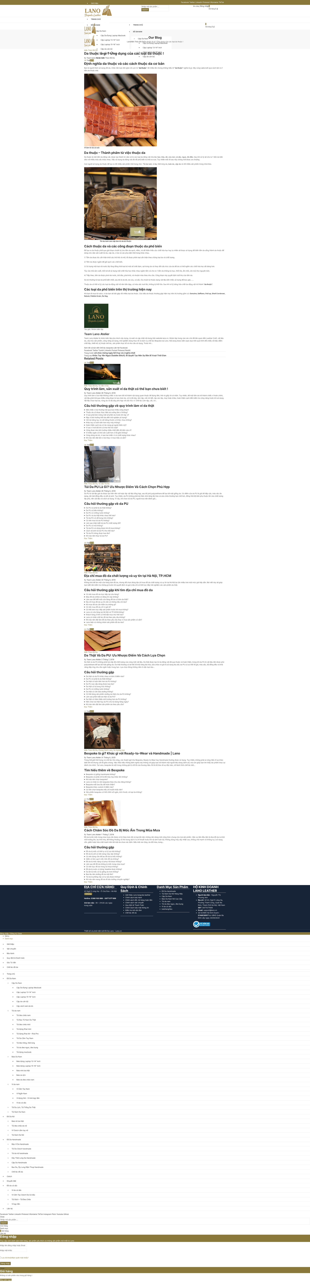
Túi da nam (147, 164)
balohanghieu (167, 909)
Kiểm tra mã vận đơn (133, 910)
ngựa (184, 157)
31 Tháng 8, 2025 (108, 757)
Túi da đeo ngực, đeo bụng (172, 904)
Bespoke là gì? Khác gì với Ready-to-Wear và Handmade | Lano (132, 753)
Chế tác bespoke (106, 348)
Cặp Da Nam (167, 896)
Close (19, 933)
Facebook (124, 348)
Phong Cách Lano (105, 750)
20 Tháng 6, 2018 (108, 580)
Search (145, 10)
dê (166, 157)
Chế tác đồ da (131, 913)
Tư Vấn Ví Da (103, 386)
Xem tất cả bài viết (91, 348)
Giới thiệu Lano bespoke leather (137, 895)
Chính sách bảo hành (133, 897)
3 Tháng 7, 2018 (107, 659)
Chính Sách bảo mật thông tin (137, 908)
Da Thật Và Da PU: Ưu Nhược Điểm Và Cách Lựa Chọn (124, 655)
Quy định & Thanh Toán (134, 905)
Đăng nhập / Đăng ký (8, 933)
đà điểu (190, 157)
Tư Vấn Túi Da (103, 484)
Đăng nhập (5, 1263)
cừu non (171, 157)
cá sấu (178, 157)
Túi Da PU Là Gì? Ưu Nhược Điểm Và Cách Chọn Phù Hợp (127, 487)
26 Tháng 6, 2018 (108, 393)
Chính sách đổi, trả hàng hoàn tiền (138, 900)
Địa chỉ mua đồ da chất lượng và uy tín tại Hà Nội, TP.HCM (127, 576)
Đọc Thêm (88, 440)
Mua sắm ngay (6, 1280)
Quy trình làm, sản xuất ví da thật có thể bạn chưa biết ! (126, 389)
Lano (129, 42)
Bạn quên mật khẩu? (20, 1258)
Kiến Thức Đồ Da (137, 42)
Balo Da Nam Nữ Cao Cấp (172, 899)
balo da (171, 164)
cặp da (178, 164)
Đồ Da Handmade (169, 891)
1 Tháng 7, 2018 (107, 834)
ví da (155, 164)
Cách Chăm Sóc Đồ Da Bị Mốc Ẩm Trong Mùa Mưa (122, 830)
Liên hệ (116, 348)
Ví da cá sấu (166, 906)
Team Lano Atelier (94, 58)
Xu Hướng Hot (119, 750)
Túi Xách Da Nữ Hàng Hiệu (172, 894)
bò (155, 157)
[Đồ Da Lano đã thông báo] (201, 924)
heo (158, 157)
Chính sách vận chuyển (134, 903)
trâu (162, 157)
